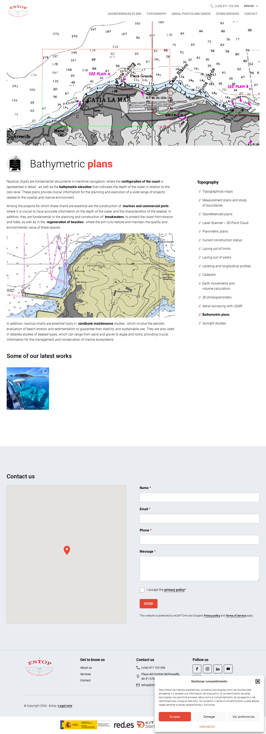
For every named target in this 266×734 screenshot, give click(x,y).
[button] (258, 681)
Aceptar (175, 716)
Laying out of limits (216, 249)
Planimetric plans (215, 231)
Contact (251, 13)
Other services (227, 13)
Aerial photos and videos (191, 13)
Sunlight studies (214, 323)
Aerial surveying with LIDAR (222, 306)
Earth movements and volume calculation (218, 286)
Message (148, 551)
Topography (156, 13)
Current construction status (222, 240)
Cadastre (209, 275)
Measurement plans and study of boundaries (224, 203)
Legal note (65, 705)
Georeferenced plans (124, 13)
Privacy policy (212, 615)
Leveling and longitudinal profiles (226, 266)
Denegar (209, 716)
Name (145, 488)
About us (86, 667)
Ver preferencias (244, 716)
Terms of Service (236, 615)
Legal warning (207, 726)
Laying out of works (216, 257)
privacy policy (174, 590)
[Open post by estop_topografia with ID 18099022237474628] (28, 388)
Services (85, 674)
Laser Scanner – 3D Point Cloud (225, 223)
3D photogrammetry (217, 297)
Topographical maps (217, 191)
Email (145, 509)
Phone (145, 530)
